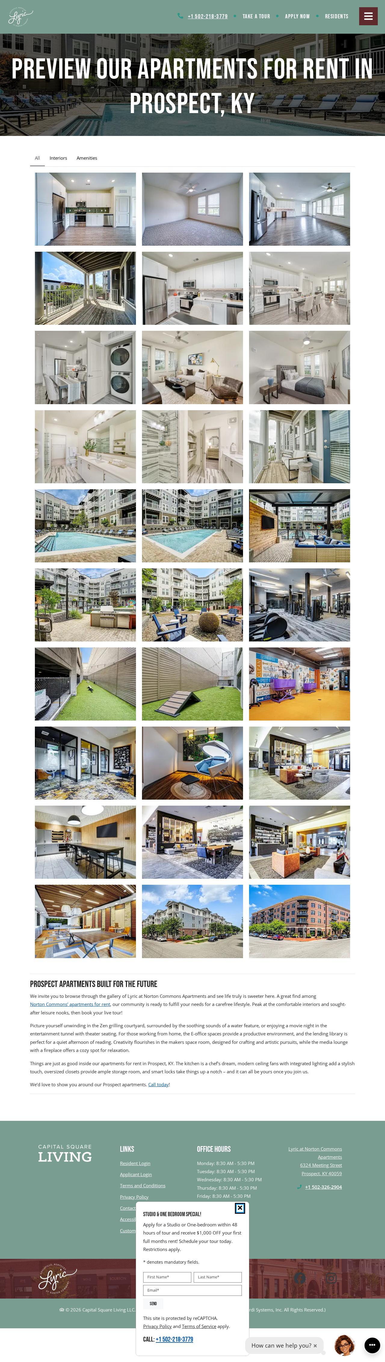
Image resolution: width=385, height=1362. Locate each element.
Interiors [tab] (58, 158)
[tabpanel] (192, 565)
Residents (340, 16)
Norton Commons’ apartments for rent (70, 1004)
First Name (158, 1277)
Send (153, 1304)
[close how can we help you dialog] (315, 1345)
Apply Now (301, 16)
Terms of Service (199, 1326)
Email (153, 1290)
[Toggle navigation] (368, 16)
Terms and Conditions (142, 1185)
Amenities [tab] (87, 158)
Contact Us (131, 1208)
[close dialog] (240, 1208)
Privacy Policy (134, 1197)
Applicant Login (136, 1174)
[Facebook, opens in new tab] (300, 1278)
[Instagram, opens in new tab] (331, 1278)
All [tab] (37, 158)
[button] (85, 209)
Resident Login (135, 1163)
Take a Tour (256, 16)
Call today (158, 1084)
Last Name (208, 1277)
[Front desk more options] (372, 1345)
